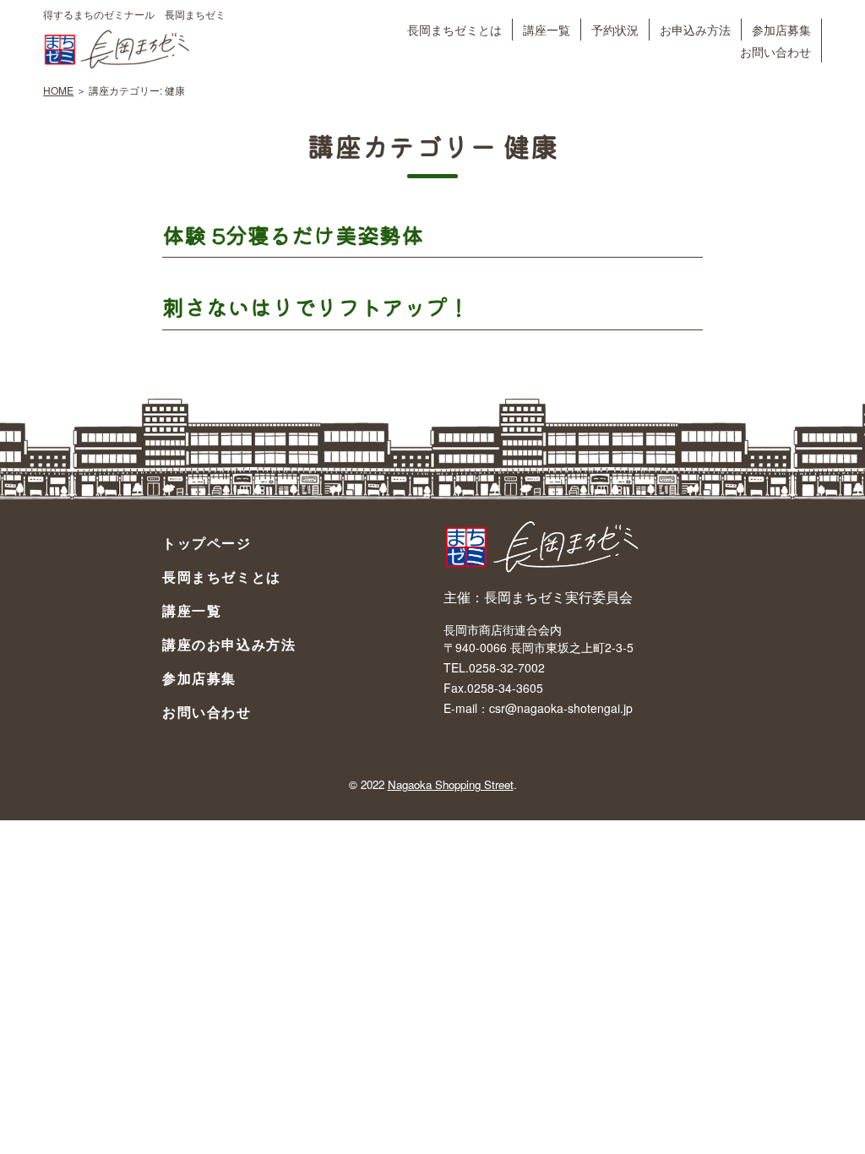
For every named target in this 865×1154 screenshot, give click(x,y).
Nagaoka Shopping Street (451, 784)
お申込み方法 (695, 29)
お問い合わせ (775, 51)
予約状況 (615, 29)
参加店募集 (781, 29)
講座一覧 (546, 29)
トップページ (207, 543)
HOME (58, 90)
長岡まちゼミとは (454, 29)
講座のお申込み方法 (229, 644)
